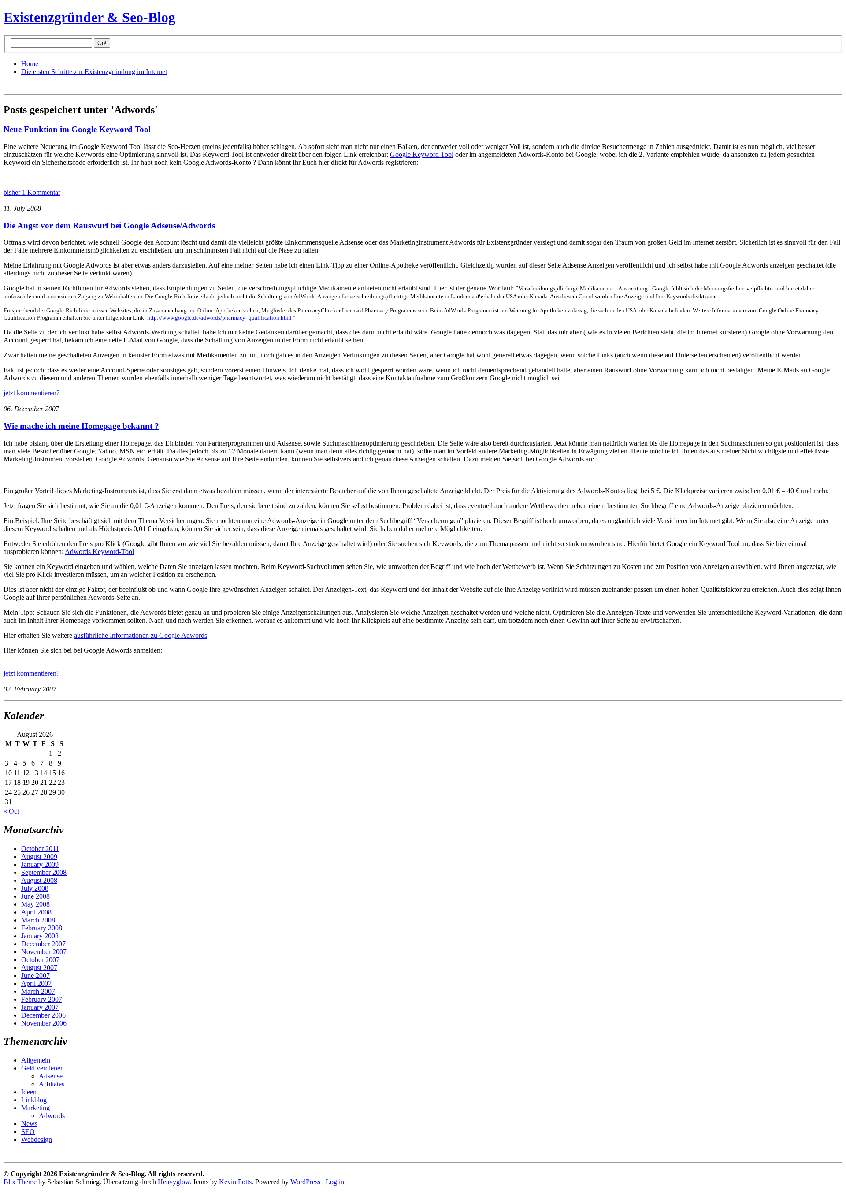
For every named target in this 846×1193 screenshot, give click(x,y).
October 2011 (40, 848)
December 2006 (43, 1015)
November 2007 (44, 951)
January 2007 (40, 1007)
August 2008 (39, 880)
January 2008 (40, 936)
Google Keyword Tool (421, 154)
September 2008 (44, 872)
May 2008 (35, 904)
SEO (28, 1131)
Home (29, 63)
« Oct (11, 811)
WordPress (305, 1182)
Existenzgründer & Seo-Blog (89, 17)
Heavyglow (174, 1182)
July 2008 (34, 888)
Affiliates (51, 1084)
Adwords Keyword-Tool (99, 551)
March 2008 (38, 920)
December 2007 (43, 944)
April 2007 (36, 983)
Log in (335, 1182)
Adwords (52, 1115)
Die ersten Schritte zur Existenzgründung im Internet (94, 71)
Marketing (35, 1107)
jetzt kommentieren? (31, 393)
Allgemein (35, 1060)
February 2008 (41, 928)
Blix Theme (20, 1182)
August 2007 (39, 967)
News (29, 1123)
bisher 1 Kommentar (32, 192)
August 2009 (39, 856)
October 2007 (40, 959)
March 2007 (38, 991)
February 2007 (41, 999)
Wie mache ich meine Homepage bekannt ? (81, 426)
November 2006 (44, 1023)
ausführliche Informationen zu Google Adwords (140, 635)
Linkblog (34, 1100)
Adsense (51, 1076)
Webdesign (36, 1139)
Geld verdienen (42, 1068)
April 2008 (36, 912)
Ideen (29, 1092)
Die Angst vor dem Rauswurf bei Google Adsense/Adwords (109, 225)
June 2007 (35, 975)
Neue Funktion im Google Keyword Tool (77, 129)
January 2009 (40, 864)
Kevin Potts (235, 1182)
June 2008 (35, 896)
